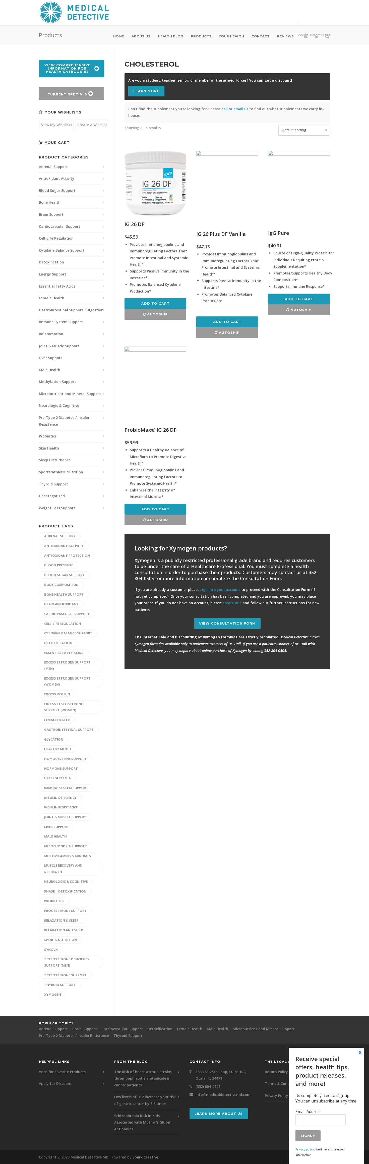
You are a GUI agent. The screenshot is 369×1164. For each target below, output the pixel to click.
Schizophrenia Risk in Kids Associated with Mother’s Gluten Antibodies (142, 1122)
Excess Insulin (57, 694)
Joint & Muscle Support (59, 346)
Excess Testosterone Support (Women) (63, 707)
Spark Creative (145, 1157)
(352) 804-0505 (208, 1086)
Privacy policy (304, 1149)
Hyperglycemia (57, 778)
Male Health (49, 369)
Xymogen (52, 994)
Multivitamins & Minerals (67, 856)
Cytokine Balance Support (62, 250)
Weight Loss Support (57, 508)
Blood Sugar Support (57, 190)
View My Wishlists (56, 124)
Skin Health (49, 448)
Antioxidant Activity (56, 178)
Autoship (157, 314)
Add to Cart (155, 303)
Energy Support (52, 274)
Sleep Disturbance (55, 460)
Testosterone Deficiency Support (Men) (66, 962)
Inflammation (51, 333)
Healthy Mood (57, 749)
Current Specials (67, 94)
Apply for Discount (55, 1083)
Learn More (146, 91)
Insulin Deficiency (60, 797)
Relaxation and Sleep (63, 930)
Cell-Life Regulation (56, 238)
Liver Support (50, 357)
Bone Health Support (64, 594)
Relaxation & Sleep (61, 920)
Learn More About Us (219, 1114)
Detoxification (51, 262)
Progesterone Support (65, 910)
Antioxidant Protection (67, 555)
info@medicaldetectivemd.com (223, 1094)
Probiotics (47, 436)
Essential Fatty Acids (57, 286)
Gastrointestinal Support (69, 729)
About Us (141, 36)
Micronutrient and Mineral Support (70, 393)
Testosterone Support (65, 975)
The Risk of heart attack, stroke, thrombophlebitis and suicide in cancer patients (143, 1078)
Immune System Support (61, 321)
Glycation (53, 739)
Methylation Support (57, 381)
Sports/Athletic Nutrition (61, 472)
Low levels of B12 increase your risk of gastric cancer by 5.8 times (145, 1100)
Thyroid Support (53, 484)
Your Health (231, 36)
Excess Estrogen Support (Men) (67, 665)
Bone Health (49, 202)
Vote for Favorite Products (62, 1071)
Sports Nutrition (60, 939)
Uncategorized (52, 495)
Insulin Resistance (61, 807)
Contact (261, 36)
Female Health (51, 298)
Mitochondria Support (65, 846)
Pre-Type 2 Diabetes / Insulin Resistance (64, 421)
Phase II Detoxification (65, 891)
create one (232, 602)
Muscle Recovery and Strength (63, 868)
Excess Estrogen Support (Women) (67, 681)
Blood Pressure (58, 565)
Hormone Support (61, 768)
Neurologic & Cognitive (59, 405)
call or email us (235, 108)
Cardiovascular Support (59, 226)
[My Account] (306, 36)
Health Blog (170, 36)
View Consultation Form (227, 623)
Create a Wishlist (92, 124)
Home (118, 36)
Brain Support (51, 214)
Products (201, 36)
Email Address (308, 1111)
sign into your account (220, 589)
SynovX (51, 949)
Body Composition (61, 584)
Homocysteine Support (65, 758)
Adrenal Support (53, 166)
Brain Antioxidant (61, 604)
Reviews (285, 36)
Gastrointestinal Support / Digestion (71, 310)
